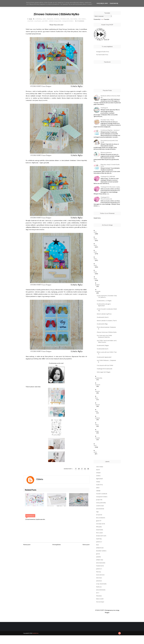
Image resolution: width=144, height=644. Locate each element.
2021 (96, 258)
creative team (100, 505)
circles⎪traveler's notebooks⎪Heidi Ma (107, 309)
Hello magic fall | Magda (104, 372)
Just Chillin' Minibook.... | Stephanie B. (107, 361)
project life (99, 499)
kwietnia (98, 418)
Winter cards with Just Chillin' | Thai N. (107, 353)
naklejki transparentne (55, 21)
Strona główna (56, 544)
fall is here (99, 577)
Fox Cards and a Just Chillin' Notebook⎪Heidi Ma (105, 336)
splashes (98, 556)
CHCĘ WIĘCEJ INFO (102, 3)
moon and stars (100, 574)
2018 (96, 278)
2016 (96, 452)
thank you (99, 587)
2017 (96, 445)
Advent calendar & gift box (105, 314)
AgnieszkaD (99, 478)
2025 (96, 232)
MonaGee (99, 596)
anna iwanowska (100, 562)
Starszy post (86, 544)
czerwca (98, 404)
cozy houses (37, 21)
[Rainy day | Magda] (36, 499)
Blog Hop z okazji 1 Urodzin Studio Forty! (110, 165)
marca (97, 424)
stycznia (98, 438)
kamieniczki (72, 96)
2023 (96, 245)
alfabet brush (100, 547)
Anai (97, 544)
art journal (99, 514)
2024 (96, 239)
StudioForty (35, 633)
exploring (99, 538)
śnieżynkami (65, 160)
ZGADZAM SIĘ (114, 3)
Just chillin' (38, 93)
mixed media (99, 529)
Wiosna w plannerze (106, 152)
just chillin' (45, 21)
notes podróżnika (101, 502)
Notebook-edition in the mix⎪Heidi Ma (110, 96)
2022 (96, 252)
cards (44, 19)
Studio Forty (97, 218)
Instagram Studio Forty (102, 51)
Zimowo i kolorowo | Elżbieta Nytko (107, 332)
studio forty (99, 484)
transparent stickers (68, 21)
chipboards (50, 19)
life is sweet (99, 532)
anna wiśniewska (100, 590)
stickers (98, 475)
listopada (98, 291)
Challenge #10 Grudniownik (105, 368)
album (97, 487)
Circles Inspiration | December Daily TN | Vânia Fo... (107, 296)
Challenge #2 (104, 107)
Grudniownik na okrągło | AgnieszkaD (104, 304)
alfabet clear (99, 559)
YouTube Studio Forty (102, 54)
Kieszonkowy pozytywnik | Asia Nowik (109, 141)
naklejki (98, 490)
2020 (96, 265)
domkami (73, 160)
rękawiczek (29, 294)
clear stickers (82, 19)
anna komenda (100, 508)
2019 (96, 272)
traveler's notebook (101, 493)
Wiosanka (99, 526)
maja (97, 411)
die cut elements (100, 517)
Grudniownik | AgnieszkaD (104, 357)
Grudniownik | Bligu (103, 324)
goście (98, 553)
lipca (97, 398)
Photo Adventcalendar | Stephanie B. (107, 328)
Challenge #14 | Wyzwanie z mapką (110, 187)
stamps (98, 481)
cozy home (30, 21)
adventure (99, 580)
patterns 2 (99, 541)
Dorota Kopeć (100, 602)
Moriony (98, 571)
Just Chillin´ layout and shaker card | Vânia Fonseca (107, 341)
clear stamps (74, 19)
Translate (106, 19)
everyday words (100, 523)
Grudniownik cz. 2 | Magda (104, 300)
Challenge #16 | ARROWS (108, 176)
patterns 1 (99, 568)
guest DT (98, 520)
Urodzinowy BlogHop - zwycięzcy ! (110, 130)
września (98, 384)
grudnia (97, 284)
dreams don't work (101, 535)
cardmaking (38, 19)
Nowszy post (26, 544)
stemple (98, 472)
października (99, 378)
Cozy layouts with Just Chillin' (105, 365)
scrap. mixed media (101, 583)
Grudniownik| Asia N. (103, 348)
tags (97, 511)
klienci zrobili (99, 599)
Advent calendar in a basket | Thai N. (107, 320)
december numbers (101, 550)
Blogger (107, 612)
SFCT (97, 593)
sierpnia (98, 391)
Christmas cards (65, 19)
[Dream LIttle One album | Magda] (58, 499)
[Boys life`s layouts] (80, 499)
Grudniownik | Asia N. (103, 317)
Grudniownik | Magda (103, 345)
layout (98, 469)
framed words (100, 565)
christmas (57, 19)
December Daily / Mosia (107, 120)
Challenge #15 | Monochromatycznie (106, 198)
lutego (97, 431)
